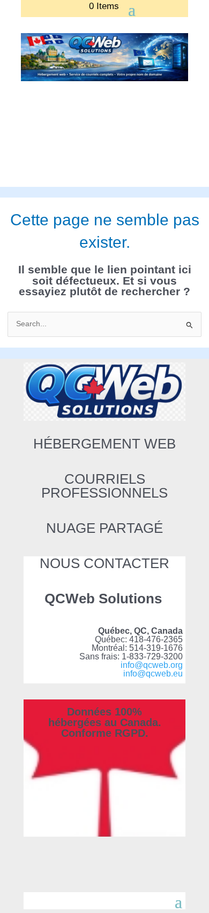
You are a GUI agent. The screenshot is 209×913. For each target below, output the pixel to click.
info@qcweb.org (152, 665)
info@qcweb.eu (153, 673)
